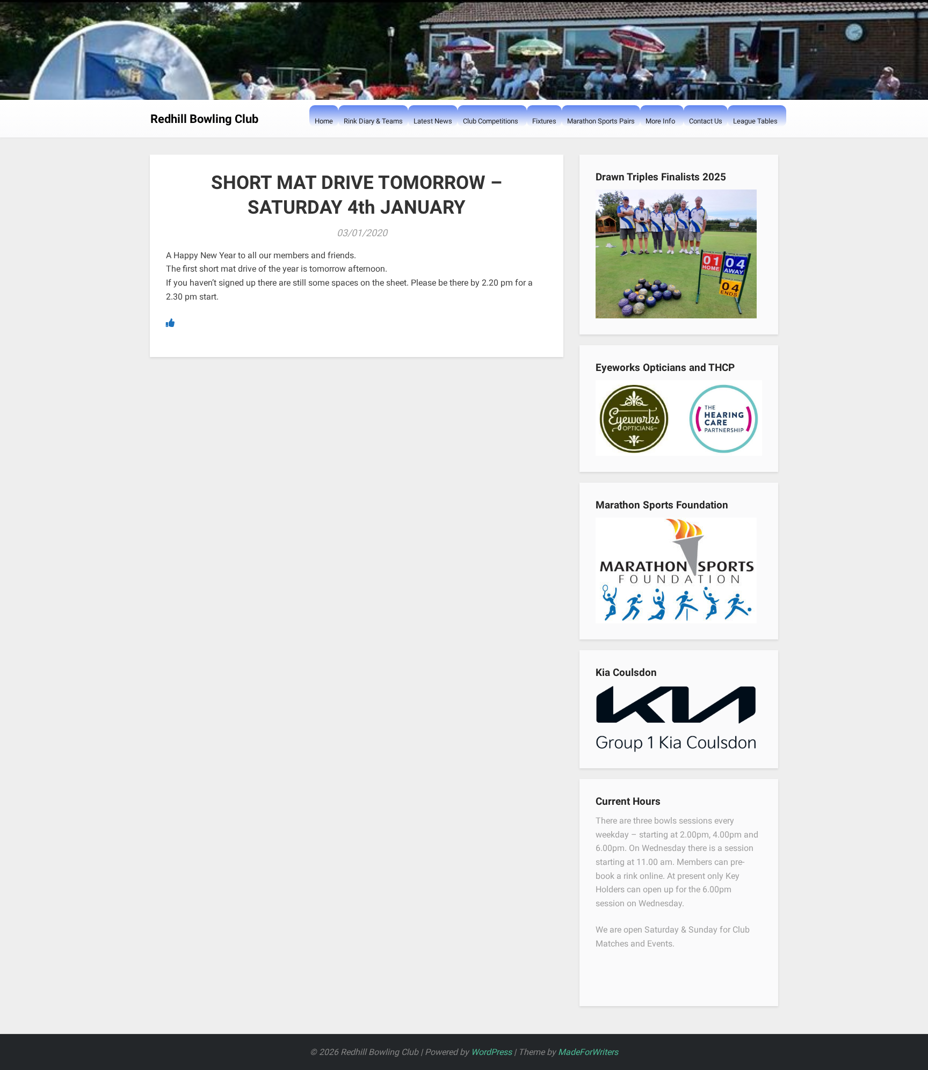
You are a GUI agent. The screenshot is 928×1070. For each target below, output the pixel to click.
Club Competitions (490, 121)
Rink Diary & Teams (373, 121)
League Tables (755, 121)
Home (324, 121)
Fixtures (544, 121)
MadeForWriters (588, 1052)
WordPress (491, 1052)
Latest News (433, 121)
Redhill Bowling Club (204, 119)
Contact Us (705, 121)
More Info (660, 121)
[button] (468, 143)
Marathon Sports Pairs (601, 121)
